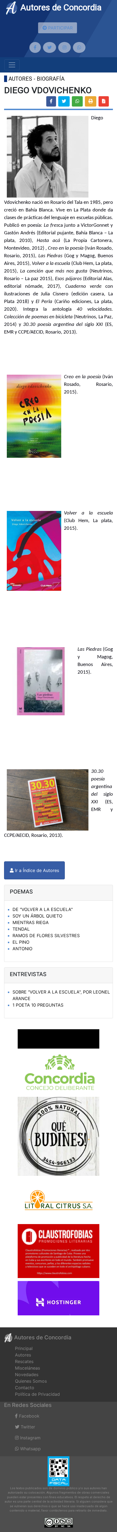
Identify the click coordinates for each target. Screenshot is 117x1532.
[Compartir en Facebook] (51, 101)
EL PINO (21, 942)
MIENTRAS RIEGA (31, 922)
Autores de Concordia (59, 7)
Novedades (26, 1374)
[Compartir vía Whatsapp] (77, 101)
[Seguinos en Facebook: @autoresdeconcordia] (35, 47)
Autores (23, 1355)
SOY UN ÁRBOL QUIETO (37, 916)
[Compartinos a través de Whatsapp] (79, 47)
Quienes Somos (31, 1381)
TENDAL (21, 929)
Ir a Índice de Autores (36, 870)
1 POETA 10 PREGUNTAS (38, 1005)
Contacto (24, 1387)
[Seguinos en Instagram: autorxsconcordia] (64, 47)
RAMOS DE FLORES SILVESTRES (46, 935)
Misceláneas (27, 1368)
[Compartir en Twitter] (64, 101)
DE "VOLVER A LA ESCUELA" (43, 909)
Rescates (24, 1361)
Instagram (30, 1437)
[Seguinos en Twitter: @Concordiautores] (49, 47)
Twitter (27, 1427)
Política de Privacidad (37, 1394)
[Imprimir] (90, 101)
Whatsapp (30, 1448)
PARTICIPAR (60, 28)
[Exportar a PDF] (103, 101)
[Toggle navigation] (12, 64)
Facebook (28, 1416)
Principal (24, 1348)
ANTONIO (22, 948)
